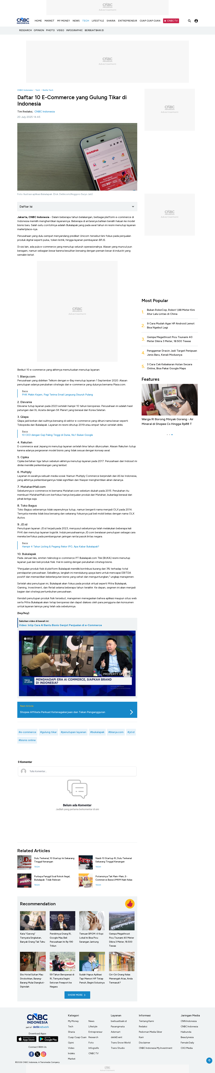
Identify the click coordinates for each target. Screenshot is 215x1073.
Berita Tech (48, 90)
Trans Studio (118, 1048)
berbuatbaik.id (119, 1021)
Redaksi (143, 1026)
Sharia (71, 1031)
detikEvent (116, 1037)
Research (93, 1037)
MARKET (49, 20)
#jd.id (131, 732)
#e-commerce (27, 732)
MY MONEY (63, 20)
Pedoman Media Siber (150, 1031)
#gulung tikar (48, 732)
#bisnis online (27, 740)
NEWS (76, 20)
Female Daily (187, 1042)
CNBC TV (172, 20)
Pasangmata (118, 1026)
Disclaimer (144, 1042)
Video (71, 1048)
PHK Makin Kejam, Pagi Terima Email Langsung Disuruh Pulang (57, 394)
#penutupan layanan (73, 732)
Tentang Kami (146, 1021)
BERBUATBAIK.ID (94, 30)
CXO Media (187, 1048)
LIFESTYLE (98, 20)
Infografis (94, 1048)
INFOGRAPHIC (74, 30)
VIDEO (60, 30)
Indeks (71, 1053)
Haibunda (186, 1031)
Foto (91, 1042)
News (91, 1021)
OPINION (39, 30)
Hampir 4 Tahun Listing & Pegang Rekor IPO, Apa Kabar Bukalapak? (60, 546)
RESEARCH (25, 30)
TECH (85, 20)
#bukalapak (97, 732)
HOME (38, 20)
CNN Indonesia (189, 1021)
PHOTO (50, 30)
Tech (37, 90)
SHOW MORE (75, 994)
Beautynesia (187, 1037)
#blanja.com (115, 732)
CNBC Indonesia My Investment (155, 1048)
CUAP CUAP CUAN (150, 20)
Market (71, 1058)
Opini (71, 1042)
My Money (73, 1021)
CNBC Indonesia (25, 90)
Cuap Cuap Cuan (77, 1037)
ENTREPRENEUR (127, 20)
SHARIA (111, 20)
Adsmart (115, 1031)
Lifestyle (93, 1026)
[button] (192, 403)
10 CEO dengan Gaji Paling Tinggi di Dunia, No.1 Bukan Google (57, 434)
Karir (141, 1037)
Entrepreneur (95, 1031)
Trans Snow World (121, 1042)
